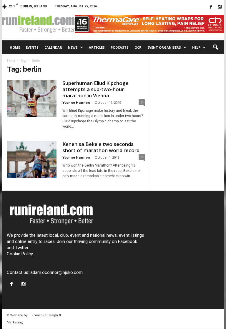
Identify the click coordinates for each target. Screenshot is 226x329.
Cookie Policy (20, 253)
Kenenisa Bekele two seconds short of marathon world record (100, 147)
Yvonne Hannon (76, 102)
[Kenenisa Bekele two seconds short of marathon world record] (31, 159)
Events (32, 47)
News (73, 47)
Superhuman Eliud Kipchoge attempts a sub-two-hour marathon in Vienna (95, 89)
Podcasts (120, 47)
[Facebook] (210, 7)
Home (15, 47)
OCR (138, 47)
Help (196, 47)
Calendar (53, 47)
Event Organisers (164, 47)
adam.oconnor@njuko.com (56, 272)
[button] (215, 47)
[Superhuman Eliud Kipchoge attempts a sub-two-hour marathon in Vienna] (31, 98)
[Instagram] (219, 7)
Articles (97, 47)
